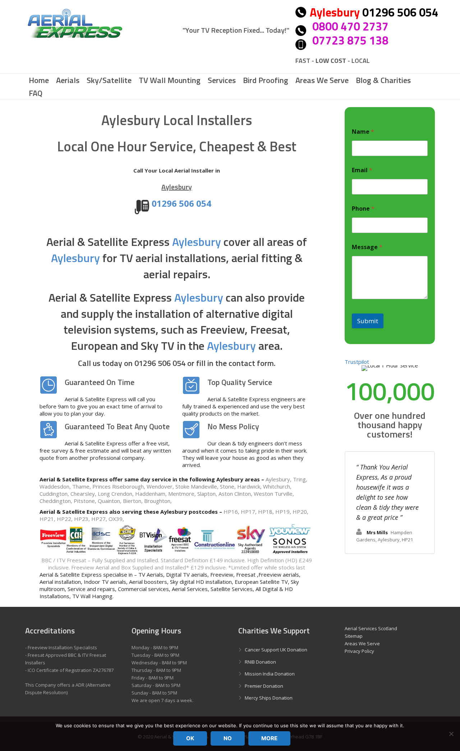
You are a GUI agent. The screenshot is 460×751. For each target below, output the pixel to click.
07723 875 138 (350, 40)
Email (362, 170)
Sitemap (354, 636)
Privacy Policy (359, 651)
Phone (363, 208)
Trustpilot (357, 361)
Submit (367, 321)
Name (363, 131)
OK (190, 738)
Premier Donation (264, 686)
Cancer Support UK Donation (276, 649)
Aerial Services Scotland (371, 628)
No (228, 738)
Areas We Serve (362, 643)
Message (367, 247)
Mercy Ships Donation (269, 698)
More (269, 738)
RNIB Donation (260, 662)
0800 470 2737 (350, 26)
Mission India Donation (270, 673)
